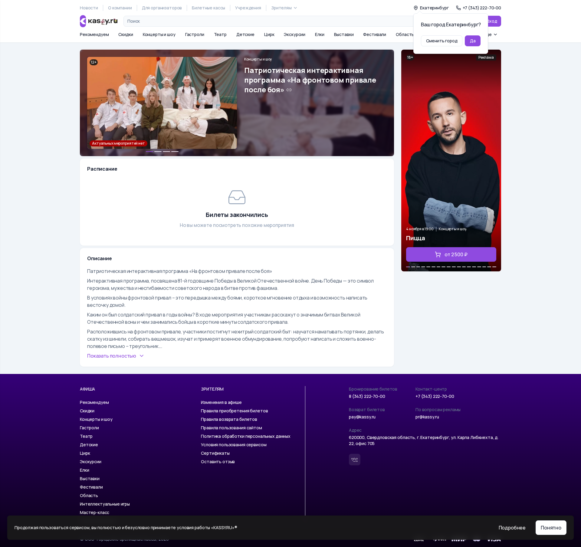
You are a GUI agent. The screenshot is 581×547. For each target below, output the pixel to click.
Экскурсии (294, 34)
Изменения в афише (221, 402)
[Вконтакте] (354, 459)
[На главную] (98, 21)
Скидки (125, 34)
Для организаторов (162, 8)
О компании (120, 8)
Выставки (344, 34)
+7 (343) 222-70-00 (434, 396)
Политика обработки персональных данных (245, 436)
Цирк (269, 34)
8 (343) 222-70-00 (367, 396)
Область (405, 34)
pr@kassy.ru (427, 417)
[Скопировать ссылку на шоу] (289, 90)
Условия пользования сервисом (233, 444)
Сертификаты (215, 453)
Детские (245, 34)
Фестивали (374, 34)
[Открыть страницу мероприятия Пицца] (451, 160)
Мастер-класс (94, 512)
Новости (89, 8)
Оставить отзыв (218, 461)
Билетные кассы (208, 8)
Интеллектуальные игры (105, 504)
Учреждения (248, 8)
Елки (319, 34)
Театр (220, 34)
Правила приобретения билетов (234, 411)
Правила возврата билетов (229, 419)
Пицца (415, 238)
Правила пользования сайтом (231, 428)
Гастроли (194, 34)
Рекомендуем (94, 34)
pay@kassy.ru (362, 417)
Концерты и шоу (159, 34)
